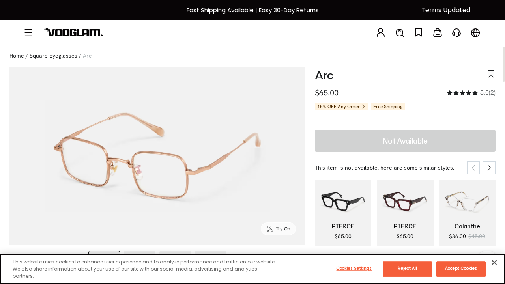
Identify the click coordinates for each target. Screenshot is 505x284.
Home (16, 55)
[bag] (437, 33)
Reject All (407, 268)
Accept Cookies (461, 268)
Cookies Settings (354, 268)
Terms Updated (445, 10)
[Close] (494, 262)
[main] (252, 269)
